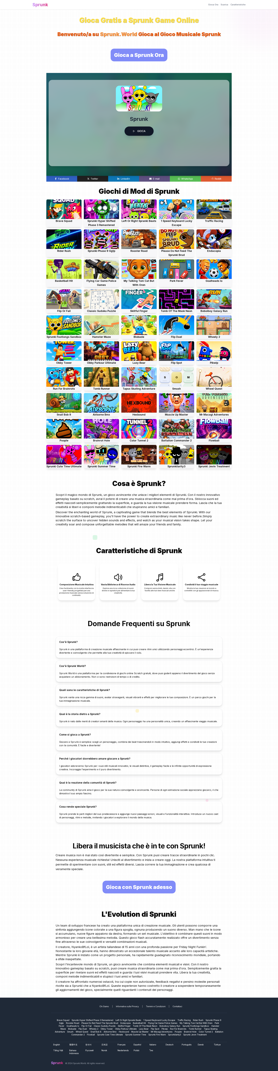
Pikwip (165, 1029)
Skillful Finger (124, 1026)
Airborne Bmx (110, 1031)
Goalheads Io (73, 1026)
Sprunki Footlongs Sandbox (196, 1026)
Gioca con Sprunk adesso (139, 887)
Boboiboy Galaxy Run (170, 1026)
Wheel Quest (82, 1031)
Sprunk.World (118, 34)
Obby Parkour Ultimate (126, 1029)
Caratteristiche (238, 4)
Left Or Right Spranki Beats (128, 1020)
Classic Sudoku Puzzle (105, 1026)
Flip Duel (83, 1029)
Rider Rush (198, 1020)
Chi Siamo (104, 1006)
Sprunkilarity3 (174, 1034)
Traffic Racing (184, 1020)
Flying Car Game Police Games (162, 1023)
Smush (70, 1031)
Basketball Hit (139, 1023)
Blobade (72, 1029)
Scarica (224, 4)
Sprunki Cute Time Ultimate (110, 1034)
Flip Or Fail (87, 1026)
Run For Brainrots (178, 1029)
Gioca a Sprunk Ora (139, 55)
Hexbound (124, 1031)
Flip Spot (155, 1029)
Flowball (91, 1034)
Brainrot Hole (190, 1031)
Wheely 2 (93, 1029)
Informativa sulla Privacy (127, 1006)
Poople (178, 1031)
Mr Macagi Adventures (161, 1031)
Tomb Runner (195, 1029)
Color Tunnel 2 (206, 1031)
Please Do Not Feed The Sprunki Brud (100, 1023)
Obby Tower (107, 1029)
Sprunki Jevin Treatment (195, 1034)
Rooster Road (72, 1023)
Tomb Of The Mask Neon (145, 1026)
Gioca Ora (213, 4)
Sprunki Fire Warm (157, 1034)
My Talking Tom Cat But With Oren (196, 1023)
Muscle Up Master (140, 1031)
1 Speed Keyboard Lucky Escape (159, 1020)
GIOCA (141, 131)
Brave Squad (63, 1020)
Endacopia (125, 1023)
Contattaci (177, 1006)
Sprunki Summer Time (135, 1034)
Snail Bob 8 (95, 1031)
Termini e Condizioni (155, 1006)
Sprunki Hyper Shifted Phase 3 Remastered (92, 1020)
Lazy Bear (144, 1029)
